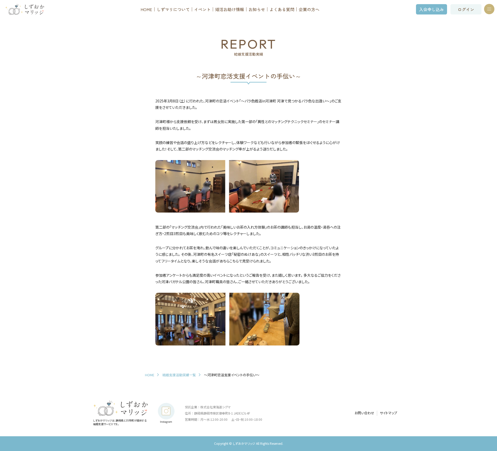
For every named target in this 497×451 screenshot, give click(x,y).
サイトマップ (388, 413)
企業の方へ (309, 9)
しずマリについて (173, 9)
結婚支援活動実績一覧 (179, 374)
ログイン (466, 9)
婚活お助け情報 (229, 9)
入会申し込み (431, 9)
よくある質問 (281, 9)
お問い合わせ (364, 413)
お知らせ (256, 9)
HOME (146, 9)
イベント (202, 9)
